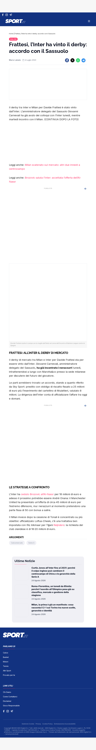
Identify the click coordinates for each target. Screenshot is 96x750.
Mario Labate (15, 60)
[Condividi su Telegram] (84, 60)
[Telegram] (11, 14)
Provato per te (9, 675)
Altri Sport (7, 671)
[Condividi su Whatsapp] (78, 60)
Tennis (5, 666)
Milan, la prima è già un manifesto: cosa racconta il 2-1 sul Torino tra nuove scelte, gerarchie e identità (54, 607)
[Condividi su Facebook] (67, 60)
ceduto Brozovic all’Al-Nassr (37, 494)
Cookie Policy (47, 724)
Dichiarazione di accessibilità (64, 724)
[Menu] (89, 21)
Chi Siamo (7, 692)
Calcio (13, 39)
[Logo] (16, 21)
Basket (6, 657)
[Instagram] (7, 14)
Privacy (38, 724)
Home (11, 34)
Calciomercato (17, 543)
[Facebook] (3, 14)
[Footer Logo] (48, 635)
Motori (5, 662)
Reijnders (59, 525)
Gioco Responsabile (11, 705)
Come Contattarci (10, 697)
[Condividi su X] (72, 60)
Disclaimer (7, 701)
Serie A (31, 543)
